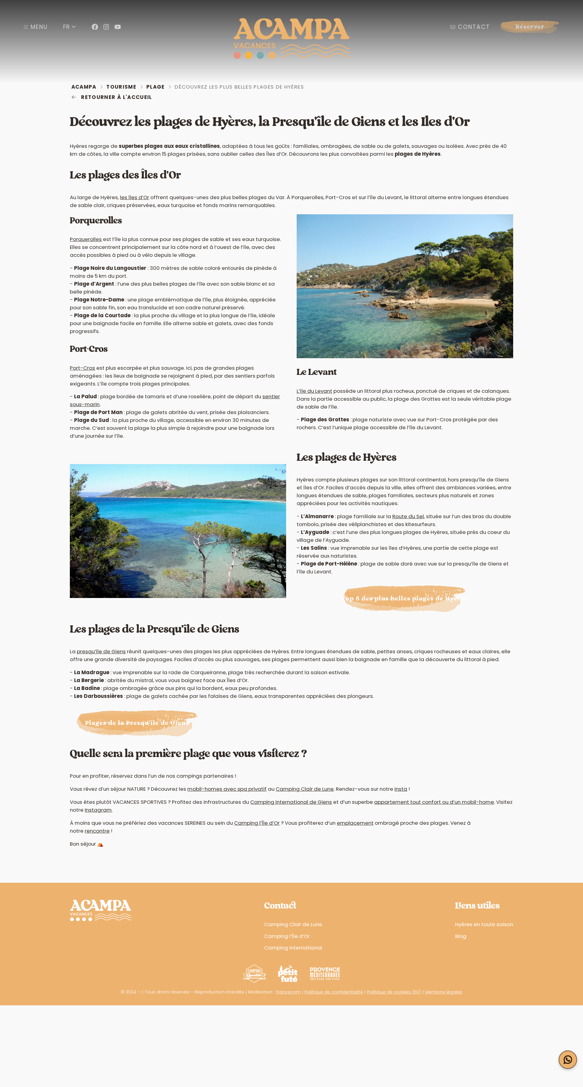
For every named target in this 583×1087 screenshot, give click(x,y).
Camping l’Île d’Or (257, 823)
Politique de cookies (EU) (394, 992)
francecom (288, 992)
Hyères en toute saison (484, 924)
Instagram (98, 810)
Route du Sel (408, 516)
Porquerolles (86, 239)
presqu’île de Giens (101, 651)
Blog (460, 936)
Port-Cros (82, 368)
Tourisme (121, 86)
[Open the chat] (568, 1060)
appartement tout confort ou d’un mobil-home (434, 802)
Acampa (84, 86)
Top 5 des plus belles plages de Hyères (405, 599)
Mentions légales (443, 992)
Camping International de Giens (291, 802)
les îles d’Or (134, 197)
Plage (155, 86)
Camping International (293, 947)
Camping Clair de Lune (305, 789)
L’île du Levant (314, 391)
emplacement (355, 823)
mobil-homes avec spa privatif (227, 789)
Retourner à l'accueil (116, 97)
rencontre (97, 830)
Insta (400, 789)
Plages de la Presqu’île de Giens (137, 723)
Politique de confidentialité (334, 992)
